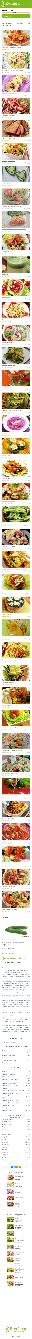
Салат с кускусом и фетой (8, 546)
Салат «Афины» (6, 478)
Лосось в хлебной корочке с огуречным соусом (14, 229)
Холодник (4, 433)
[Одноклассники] (17, 1167)
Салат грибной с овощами (19, 1198)
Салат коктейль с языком (8, 387)
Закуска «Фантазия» (7, 455)
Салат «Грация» (19, 1277)
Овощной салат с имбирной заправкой (19, 1270)
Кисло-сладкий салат (7, 251)
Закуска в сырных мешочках (19, 1191)
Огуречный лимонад (7, 637)
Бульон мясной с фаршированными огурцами (19, 1240)
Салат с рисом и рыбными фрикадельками (12, 727)
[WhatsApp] (20, 1167)
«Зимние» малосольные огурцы (18, 1219)
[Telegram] (15, 1167)
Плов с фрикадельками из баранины (11, 773)
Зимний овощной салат (7, 705)
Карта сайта (16, 1336)
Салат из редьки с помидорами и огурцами (12, 206)
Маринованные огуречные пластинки (19, 1226)
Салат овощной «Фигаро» (8, 501)
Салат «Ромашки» (6, 614)
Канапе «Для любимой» (8, 183)
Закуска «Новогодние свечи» (9, 796)
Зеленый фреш (19, 1233)
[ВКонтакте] (12, 1167)
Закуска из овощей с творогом (9, 864)
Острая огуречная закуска (8, 365)
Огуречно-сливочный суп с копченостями (19, 1184)
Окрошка (4, 319)
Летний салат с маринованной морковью (19, 1177)
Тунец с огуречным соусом (18, 1204)
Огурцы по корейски (18, 1247)
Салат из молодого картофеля (9, 342)
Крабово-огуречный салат (8, 161)
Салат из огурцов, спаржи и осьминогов (12, 750)
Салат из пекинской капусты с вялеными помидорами (18, 1262)
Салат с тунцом (6, 841)
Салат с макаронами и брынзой (9, 909)
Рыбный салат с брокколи (8, 818)
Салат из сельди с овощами (8, 886)
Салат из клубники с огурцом (9, 591)
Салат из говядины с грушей (9, 682)
